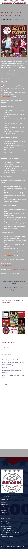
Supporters (4, 510)
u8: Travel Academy (6, 528)
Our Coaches (4, 504)
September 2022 (7, 427)
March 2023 (5, 421)
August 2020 (5, 444)
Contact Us (4, 512)
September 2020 (7, 441)
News (2, 506)
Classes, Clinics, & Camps (8, 524)
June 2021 (5, 436)
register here (10, 251)
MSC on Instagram (6, 508)
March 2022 (5, 430)
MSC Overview (5, 500)
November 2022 (6, 424)
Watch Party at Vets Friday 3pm (10, 360)
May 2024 (5, 410)
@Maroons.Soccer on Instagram (11, 308)
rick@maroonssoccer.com (8, 265)
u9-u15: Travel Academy (7, 530)
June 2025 (5, 398)
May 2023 (5, 418)
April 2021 (5, 438)
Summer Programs (6, 522)
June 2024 (5, 407)
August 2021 (5, 433)
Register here (6, 96)
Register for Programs (7, 536)
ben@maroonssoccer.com (20, 269)
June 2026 (5, 389)
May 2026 (5, 392)
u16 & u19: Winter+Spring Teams (10, 532)
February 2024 (6, 415)
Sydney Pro (20, 546)
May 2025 (5, 401)
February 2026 (6, 395)
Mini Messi (5, 368)
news (2, 21)
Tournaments (4, 534)
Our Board (4, 502)
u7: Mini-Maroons (6, 526)
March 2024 (5, 412)
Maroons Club (7, 19)
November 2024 (6, 404)
